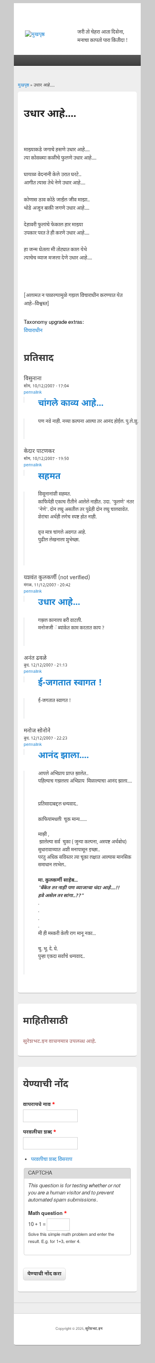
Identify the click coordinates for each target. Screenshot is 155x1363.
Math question (47, 1213)
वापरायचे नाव (39, 1104)
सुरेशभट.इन (94, 1329)
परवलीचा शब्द (39, 1132)
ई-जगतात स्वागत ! (70, 683)
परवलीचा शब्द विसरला (51, 1159)
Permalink (33, 392)
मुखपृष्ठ (23, 85)
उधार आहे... (59, 602)
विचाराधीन (33, 330)
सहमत (49, 476)
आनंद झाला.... (63, 756)
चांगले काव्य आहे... (70, 403)
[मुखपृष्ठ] (35, 34)
